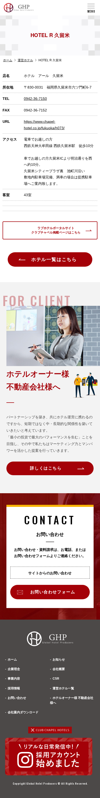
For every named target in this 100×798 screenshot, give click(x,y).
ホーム (7, 60)
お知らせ (59, 659)
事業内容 (14, 678)
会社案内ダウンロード (23, 712)
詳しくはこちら (46, 468)
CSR (56, 678)
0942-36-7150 (35, 99)
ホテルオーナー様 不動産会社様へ (71, 700)
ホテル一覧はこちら (54, 259)
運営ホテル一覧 (63, 688)
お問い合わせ (17, 698)
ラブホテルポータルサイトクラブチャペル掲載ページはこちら (56, 230)
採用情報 (14, 688)
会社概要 (59, 669)
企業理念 (14, 669)
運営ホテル (25, 60)
